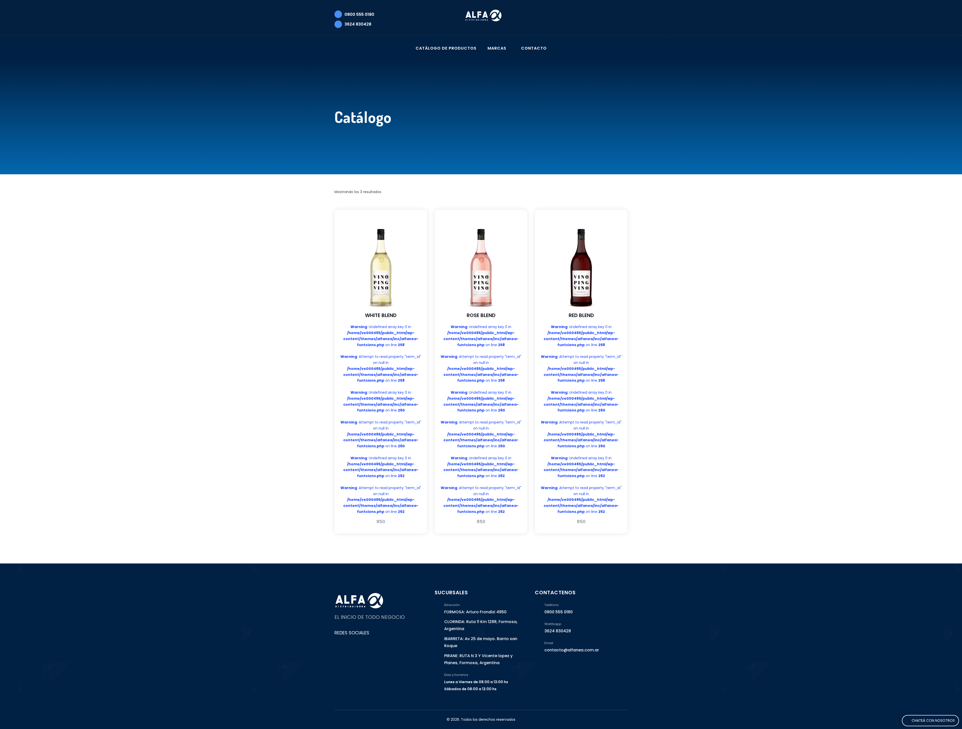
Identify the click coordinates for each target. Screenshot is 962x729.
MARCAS (497, 48)
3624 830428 (357, 24)
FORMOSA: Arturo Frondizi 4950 (475, 612)
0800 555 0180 (359, 14)
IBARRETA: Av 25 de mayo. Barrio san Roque (480, 642)
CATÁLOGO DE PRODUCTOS (446, 48)
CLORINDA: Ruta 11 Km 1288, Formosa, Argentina (481, 625)
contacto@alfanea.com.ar (571, 650)
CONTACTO (534, 48)
